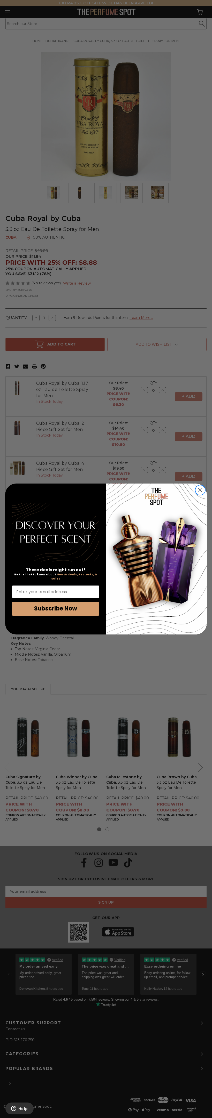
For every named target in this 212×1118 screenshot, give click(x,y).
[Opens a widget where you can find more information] (19, 1109)
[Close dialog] (200, 490)
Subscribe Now (55, 609)
